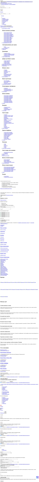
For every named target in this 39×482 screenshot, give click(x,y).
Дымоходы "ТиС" (7, 53)
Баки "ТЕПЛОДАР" (7, 81)
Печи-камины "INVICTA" (8, 96)
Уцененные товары (5, 19)
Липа (5, 144)
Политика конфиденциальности (18, 384)
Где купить (4, 21)
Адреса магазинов (16, 1)
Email (1, 460)
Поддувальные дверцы (8, 74)
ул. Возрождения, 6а (9, 1)
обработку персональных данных (23, 222)
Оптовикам (4, 24)
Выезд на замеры (5, 20)
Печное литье (4, 65)
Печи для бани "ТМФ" (8, 37)
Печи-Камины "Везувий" (8, 98)
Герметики (6, 88)
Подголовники (6, 121)
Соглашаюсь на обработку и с (16, 464)
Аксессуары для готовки (8, 132)
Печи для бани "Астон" (8, 33)
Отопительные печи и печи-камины (7, 205)
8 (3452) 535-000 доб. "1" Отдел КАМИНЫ (8, 4)
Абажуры (5, 114)
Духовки (5, 69)
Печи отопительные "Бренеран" (9, 167)
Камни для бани (5, 48)
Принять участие (3, 195)
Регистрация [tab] (4, 450)
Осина (5, 147)
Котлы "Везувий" (7, 159)
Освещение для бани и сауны (9, 123)
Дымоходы (4, 49)
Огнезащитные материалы (8, 89)
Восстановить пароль (4, 454)
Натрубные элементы (7, 120)
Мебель (5, 119)
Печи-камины (4, 91)
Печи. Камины (3, 368)
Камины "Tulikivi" (7, 109)
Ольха (5, 146)
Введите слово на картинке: (5, 466)
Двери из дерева (6, 62)
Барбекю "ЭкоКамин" (7, 134)
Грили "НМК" (6, 138)
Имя (1, 463)
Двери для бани (4, 390)
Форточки (5, 145)
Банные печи (4, 203)
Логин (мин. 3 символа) (4, 459)
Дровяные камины (7, 107)
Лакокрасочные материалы (8, 177)
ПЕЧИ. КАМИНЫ (4, 363)
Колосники (6, 72)
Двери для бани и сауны (6, 56)
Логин (1, 451)
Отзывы (3, 22)
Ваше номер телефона (4, 441)
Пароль (1, 452)
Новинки (3, 18)
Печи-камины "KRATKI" (8, 101)
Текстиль (5, 126)
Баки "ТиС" (6, 82)
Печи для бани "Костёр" (8, 32)
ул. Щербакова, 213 (21, 1)
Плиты (5, 73)
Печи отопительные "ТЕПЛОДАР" (10, 169)
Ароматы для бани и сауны (8, 115)
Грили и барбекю (5, 128)
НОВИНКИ (2, 225)
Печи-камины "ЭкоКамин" (8, 95)
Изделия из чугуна (7, 71)
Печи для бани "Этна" (7, 40)
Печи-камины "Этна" (7, 99)
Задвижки (5, 70)
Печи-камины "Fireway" (8, 100)
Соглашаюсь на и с (16, 376)
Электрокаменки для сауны (6, 42)
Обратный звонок (9, 188)
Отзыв (1, 209)
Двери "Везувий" (7, 63)
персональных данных (14, 464)
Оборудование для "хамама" (6, 64)
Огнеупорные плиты (7, 90)
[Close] (1, 417)
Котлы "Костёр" (6, 160)
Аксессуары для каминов (6, 148)
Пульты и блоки (6, 47)
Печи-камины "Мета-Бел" (8, 102)
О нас (3, 23)
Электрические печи (5, 392)
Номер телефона (3, 207)
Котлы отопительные (5, 155)
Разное (3, 172)
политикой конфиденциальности (24, 376)
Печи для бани (4, 386)
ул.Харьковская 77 (15, 1)
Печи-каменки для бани (6, 28)
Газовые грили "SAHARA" (8, 133)
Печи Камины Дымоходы (5, 352)
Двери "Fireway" (7, 61)
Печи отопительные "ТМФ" (8, 170)
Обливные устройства (7, 122)
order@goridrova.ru (3, 2)
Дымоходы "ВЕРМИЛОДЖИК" (9, 54)
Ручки (5, 124)
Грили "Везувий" (7, 135)
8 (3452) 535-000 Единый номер (6, 3)
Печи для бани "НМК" (8, 39)
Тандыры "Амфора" (7, 139)
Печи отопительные (5, 391)
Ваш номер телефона (3, 433)
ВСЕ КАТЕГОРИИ (3, 275)
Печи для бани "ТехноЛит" (8, 36)
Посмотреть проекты (9, 195)
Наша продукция (3, 188)
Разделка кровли (7, 55)
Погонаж (3, 389)
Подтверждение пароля (4, 462)
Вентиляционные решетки (8, 152)
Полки (5, 125)
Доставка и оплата (5, 399)
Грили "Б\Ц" (6, 137)
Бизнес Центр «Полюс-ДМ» (6, 357)
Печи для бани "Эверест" (8, 38)
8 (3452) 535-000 (3, 355)
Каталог (3, 6)
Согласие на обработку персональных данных (30, 384)
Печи (5, 46)
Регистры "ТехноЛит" (7, 83)
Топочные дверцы (7, 75)
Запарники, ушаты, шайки (8, 116)
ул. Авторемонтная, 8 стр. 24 (28, 1)
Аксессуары (4, 110)
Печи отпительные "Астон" (8, 171)
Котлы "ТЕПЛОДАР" (7, 161)
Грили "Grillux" (6, 136)
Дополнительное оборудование (9, 162)
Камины (3, 103)
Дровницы (6, 153)
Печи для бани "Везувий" (8, 35)
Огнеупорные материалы (6, 84)
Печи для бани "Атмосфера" (8, 34)
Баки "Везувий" (6, 80)
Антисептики (6, 176)
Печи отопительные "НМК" (8, 168)
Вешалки (5, 117)
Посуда (3, 154)
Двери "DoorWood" (7, 60)
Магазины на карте (3, 349)
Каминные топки (4, 204)
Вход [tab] (3, 449)
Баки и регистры (5, 76)
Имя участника (2, 206)
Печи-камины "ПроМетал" (8, 97)
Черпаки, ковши (6, 127)
